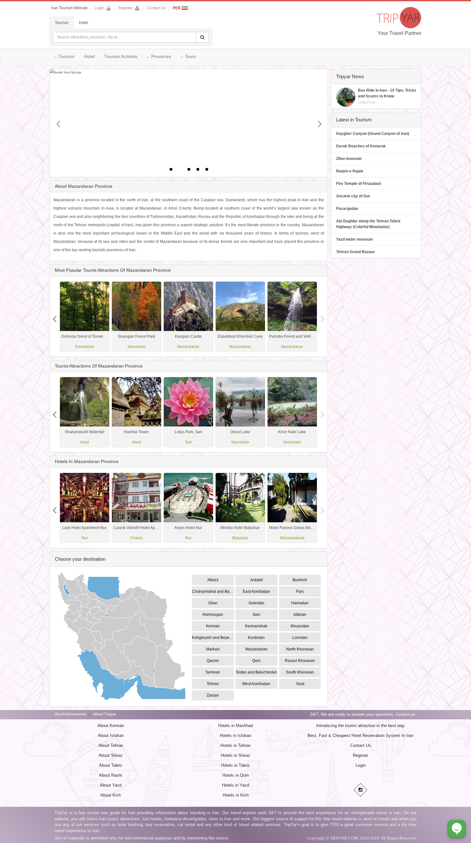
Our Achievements (70, 714)
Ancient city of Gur (353, 196)
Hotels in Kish (236, 795)
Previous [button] (323, 316)
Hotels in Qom (235, 775)
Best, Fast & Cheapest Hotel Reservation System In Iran (360, 735)
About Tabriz (110, 765)
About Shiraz (111, 755)
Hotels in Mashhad (235, 725)
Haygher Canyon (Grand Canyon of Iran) (372, 133)
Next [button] (54, 316)
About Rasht (110, 775)
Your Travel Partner (399, 33)
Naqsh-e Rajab (349, 171)
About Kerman (110, 725)
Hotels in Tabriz (235, 765)
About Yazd (110, 785)
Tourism (62, 23)
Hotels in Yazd (235, 785)
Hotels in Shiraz (235, 755)
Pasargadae (347, 208)
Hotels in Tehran (235, 745)
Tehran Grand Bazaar (355, 252)
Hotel (83, 23)
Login (361, 765)
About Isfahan (111, 735)
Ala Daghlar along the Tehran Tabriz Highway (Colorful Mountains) (368, 224)
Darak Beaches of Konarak (361, 146)
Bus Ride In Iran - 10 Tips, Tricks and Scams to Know (387, 96)
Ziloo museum (349, 158)
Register (125, 8)
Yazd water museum (354, 239)
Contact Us (156, 8)
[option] (292, 316)
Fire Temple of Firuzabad (358, 183)
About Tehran (110, 745)
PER (177, 8)
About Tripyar (104, 714)
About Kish (110, 795)
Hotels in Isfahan (235, 735)
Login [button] (99, 8)
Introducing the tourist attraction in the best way (360, 725)
